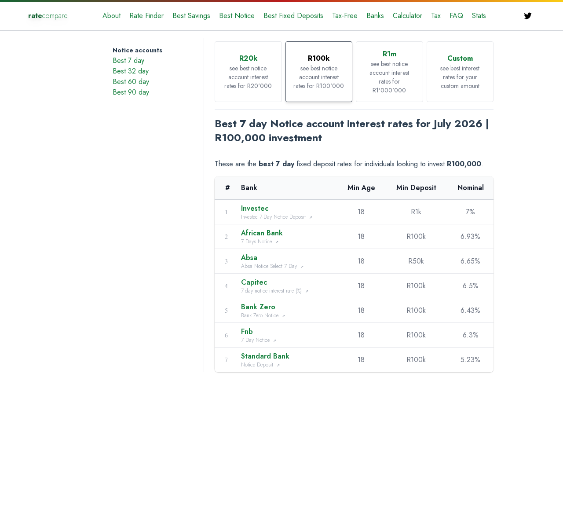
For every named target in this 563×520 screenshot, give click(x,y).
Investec (254, 208)
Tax (436, 16)
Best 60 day (131, 82)
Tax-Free (345, 16)
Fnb (247, 331)
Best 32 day (131, 71)
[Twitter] (528, 16)
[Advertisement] (59, 68)
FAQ (456, 16)
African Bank (262, 233)
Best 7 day (128, 60)
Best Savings (191, 16)
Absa (249, 258)
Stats (479, 16)
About (111, 16)
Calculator (407, 16)
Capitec (254, 282)
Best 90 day (131, 92)
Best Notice (237, 16)
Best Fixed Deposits (293, 16)
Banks (375, 16)
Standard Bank (265, 356)
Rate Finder (146, 16)
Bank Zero (258, 307)
